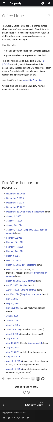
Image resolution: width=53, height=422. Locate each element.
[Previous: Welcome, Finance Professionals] (4, 404)
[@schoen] (33, 379)
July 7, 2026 (12, 338)
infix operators (29, 265)
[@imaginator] (38, 379)
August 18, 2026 (14, 369)
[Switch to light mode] (42, 3)
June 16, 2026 (13, 325)
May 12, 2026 (12, 303)
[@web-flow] (43, 379)
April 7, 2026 (12, 285)
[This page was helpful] (24, 392)
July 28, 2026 (12, 352)
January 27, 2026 (14, 229)
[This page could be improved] (28, 392)
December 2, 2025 (15, 198)
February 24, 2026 (14, 251)
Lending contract (28, 290)
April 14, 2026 (12, 290)
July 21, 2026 (12, 347)
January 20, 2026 (14, 225)
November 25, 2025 (15, 193)
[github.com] (13, 418)
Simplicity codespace (31, 294)
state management (35, 211)
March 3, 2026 (13, 256)
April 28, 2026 (12, 294)
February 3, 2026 (14, 238)
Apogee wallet (35, 343)
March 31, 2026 (13, 281)
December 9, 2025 (15, 202)
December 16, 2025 (15, 207)
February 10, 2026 (14, 242)
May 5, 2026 (12, 299)
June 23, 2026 (13, 329)
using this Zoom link (32, 80)
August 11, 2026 (14, 361)
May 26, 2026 (12, 308)
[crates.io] (18, 418)
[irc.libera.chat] (28, 418)
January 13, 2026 (14, 220)
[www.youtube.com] (4, 418)
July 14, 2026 (12, 343)
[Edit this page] (49, 16)
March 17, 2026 (13, 265)
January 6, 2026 (13, 216)
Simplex (23, 285)
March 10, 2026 (13, 260)
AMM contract (28, 281)
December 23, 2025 (15, 211)
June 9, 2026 (12, 320)
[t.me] (9, 418)
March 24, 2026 (13, 269)
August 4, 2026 (13, 356)
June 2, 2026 (12, 316)
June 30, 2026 (13, 334)
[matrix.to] (23, 418)
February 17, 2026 (14, 247)
